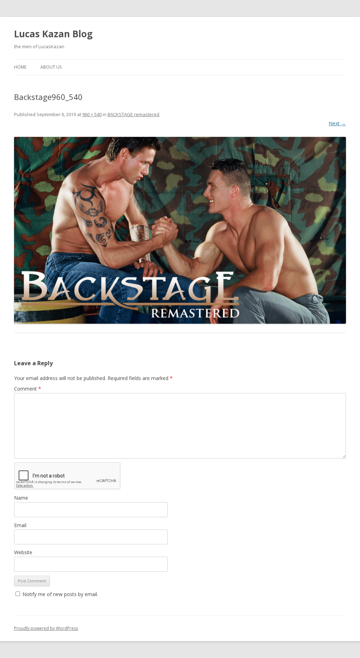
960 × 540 (92, 114)
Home (20, 67)
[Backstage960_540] (180, 230)
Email (20, 525)
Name (21, 497)
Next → (337, 123)
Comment (27, 388)
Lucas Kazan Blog (53, 33)
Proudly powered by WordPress (46, 628)
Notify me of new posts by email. (60, 594)
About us (51, 67)
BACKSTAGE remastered (133, 114)
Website (23, 552)
